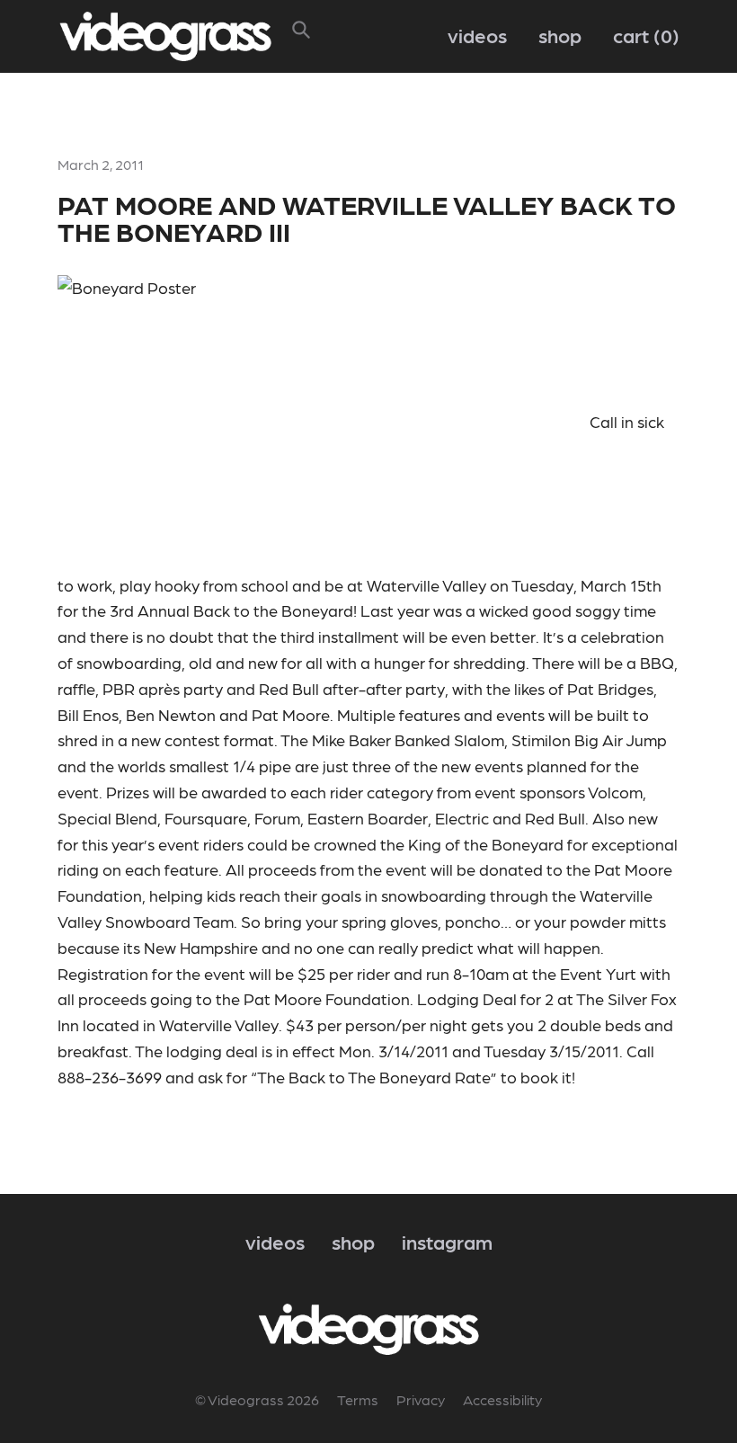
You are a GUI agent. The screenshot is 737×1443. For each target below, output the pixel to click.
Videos (477, 34)
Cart (642, 34)
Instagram (447, 1241)
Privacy (420, 1399)
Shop (560, 34)
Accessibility (502, 1399)
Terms (357, 1399)
